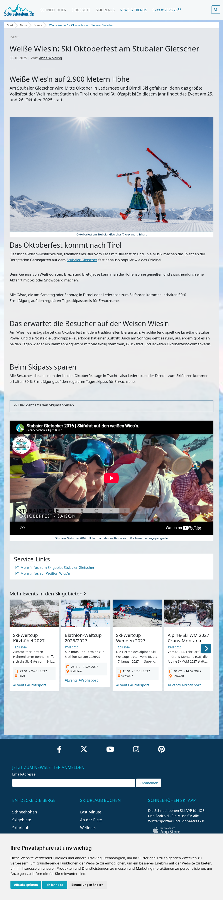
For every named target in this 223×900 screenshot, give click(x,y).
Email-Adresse (23, 774)
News (23, 25)
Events (38, 25)
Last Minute (90, 812)
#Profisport (36, 685)
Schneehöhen (53, 10)
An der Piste (91, 819)
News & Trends (133, 10)
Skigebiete (81, 10)
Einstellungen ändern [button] (87, 884)
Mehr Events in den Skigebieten (47, 593)
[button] (206, 648)
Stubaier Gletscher (82, 259)
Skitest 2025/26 (165, 10)
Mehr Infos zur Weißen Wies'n (45, 573)
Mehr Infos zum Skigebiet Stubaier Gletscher (57, 567)
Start (10, 25)
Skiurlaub (105, 10)
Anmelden (150, 783)
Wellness (88, 827)
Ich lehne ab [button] (55, 884)
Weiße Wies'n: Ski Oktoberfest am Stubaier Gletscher (81, 25)
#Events (19, 685)
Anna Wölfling (50, 58)
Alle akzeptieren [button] (26, 884)
